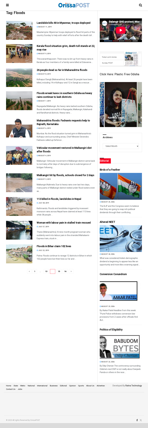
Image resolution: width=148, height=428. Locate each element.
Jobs (20, 389)
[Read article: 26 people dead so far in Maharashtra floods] (19, 77)
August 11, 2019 (44, 27)
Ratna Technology (133, 385)
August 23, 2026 (107, 306)
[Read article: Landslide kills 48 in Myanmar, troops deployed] (19, 30)
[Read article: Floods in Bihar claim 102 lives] (19, 253)
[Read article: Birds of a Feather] (115, 186)
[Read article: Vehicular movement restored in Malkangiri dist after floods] (19, 155)
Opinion (72, 386)
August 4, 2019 (44, 156)
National (31, 386)
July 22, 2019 (43, 250)
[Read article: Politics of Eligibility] (115, 346)
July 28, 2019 (43, 203)
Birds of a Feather (110, 169)
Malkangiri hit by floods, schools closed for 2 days (65, 175)
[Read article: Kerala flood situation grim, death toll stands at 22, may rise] (19, 53)
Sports (81, 386)
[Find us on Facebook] (137, 420)
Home (8, 386)
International (42, 386)
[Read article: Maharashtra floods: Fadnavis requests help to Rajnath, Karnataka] (19, 128)
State (16, 386)
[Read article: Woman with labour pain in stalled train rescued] (19, 230)
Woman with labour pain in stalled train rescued (64, 222)
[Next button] (140, 104)
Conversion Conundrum (113, 274)
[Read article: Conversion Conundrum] (115, 290)
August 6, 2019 (44, 128)
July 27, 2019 (43, 227)
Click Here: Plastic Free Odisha (119, 74)
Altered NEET (107, 221)
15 (59, 271)
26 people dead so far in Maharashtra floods (62, 69)
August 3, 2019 (44, 179)
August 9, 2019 (44, 54)
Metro (22, 386)
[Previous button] (102, 104)
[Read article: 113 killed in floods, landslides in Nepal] (19, 206)
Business (54, 386)
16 (65, 271)
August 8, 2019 (44, 74)
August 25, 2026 (107, 202)
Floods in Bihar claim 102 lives (54, 246)
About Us (90, 386)
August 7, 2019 (44, 101)
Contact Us (10, 389)
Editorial (63, 386)
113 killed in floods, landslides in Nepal (59, 198)
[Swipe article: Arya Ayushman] (121, 104)
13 (46, 271)
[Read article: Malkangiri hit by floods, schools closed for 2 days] (19, 182)
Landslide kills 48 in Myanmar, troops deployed (63, 22)
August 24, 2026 (107, 254)
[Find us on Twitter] (141, 420)
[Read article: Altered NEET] (115, 238)
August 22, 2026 (107, 362)
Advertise (101, 386)
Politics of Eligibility (111, 329)
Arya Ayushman (116, 117)
